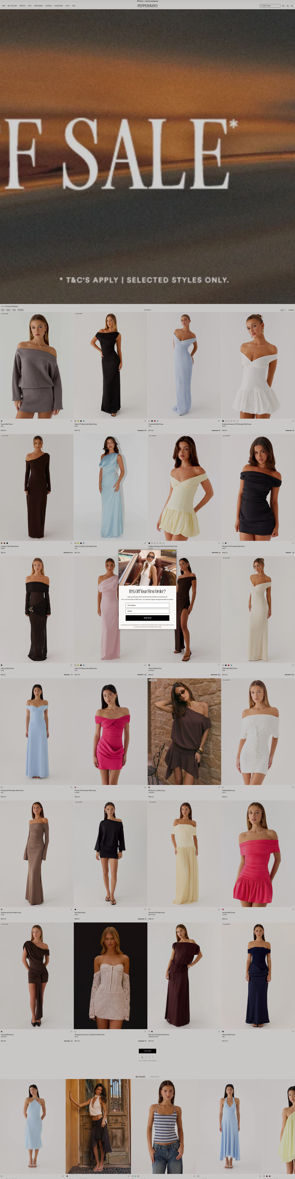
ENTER (147, 618)
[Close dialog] (174, 552)
